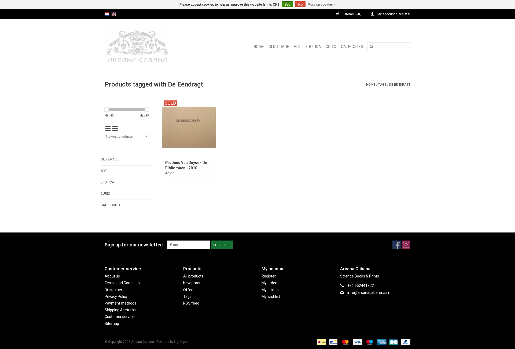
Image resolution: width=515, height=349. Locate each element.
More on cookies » (322, 4)
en (114, 14)
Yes (287, 4)
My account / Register (393, 14)
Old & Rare (278, 46)
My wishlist (271, 296)
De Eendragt (399, 85)
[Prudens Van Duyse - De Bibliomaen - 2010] (189, 127)
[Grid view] (108, 129)
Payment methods (120, 303)
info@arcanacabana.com (368, 292)
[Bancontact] (333, 342)
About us (112, 276)
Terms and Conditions (123, 283)
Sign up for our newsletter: (134, 244)
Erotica (313, 46)
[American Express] (381, 342)
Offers (188, 290)
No (300, 4)
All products (193, 276)
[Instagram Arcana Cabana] (406, 245)
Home (258, 46)
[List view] (115, 129)
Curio (331, 46)
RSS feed (191, 303)
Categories (352, 46)
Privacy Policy (116, 296)
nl (107, 14)
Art (297, 46)
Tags (382, 85)
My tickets (270, 290)
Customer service (119, 316)
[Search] (371, 46)
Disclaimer (113, 290)
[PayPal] (404, 342)
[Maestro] (369, 342)
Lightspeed (182, 342)
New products (195, 283)
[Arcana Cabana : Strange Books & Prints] (149, 46)
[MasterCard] (345, 342)
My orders (270, 283)
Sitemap (112, 323)
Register (269, 276)
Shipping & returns (120, 310)
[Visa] (357, 342)
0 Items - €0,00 (353, 14)
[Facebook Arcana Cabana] (396, 245)
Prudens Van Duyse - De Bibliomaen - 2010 (186, 165)
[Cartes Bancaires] (393, 342)
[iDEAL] (321, 342)
